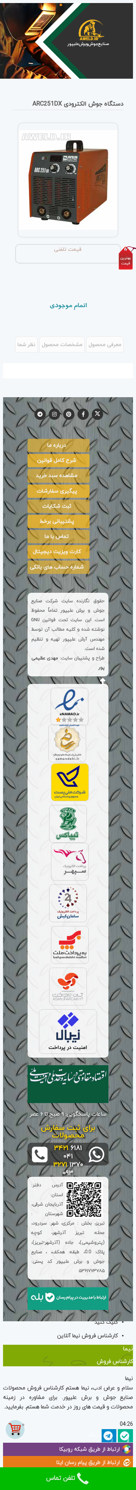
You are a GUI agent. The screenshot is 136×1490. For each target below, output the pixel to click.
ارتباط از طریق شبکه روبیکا (89, 1449)
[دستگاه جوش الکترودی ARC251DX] (68, 180)
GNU (35, 620)
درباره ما (56, 445)
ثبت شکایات (56, 506)
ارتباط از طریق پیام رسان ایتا (88, 1462)
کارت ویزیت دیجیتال (57, 551)
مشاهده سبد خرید (56, 475)
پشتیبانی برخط (57, 521)
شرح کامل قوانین (56, 460)
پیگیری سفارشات (57, 491)
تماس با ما (57, 536)
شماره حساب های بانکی (57, 567)
